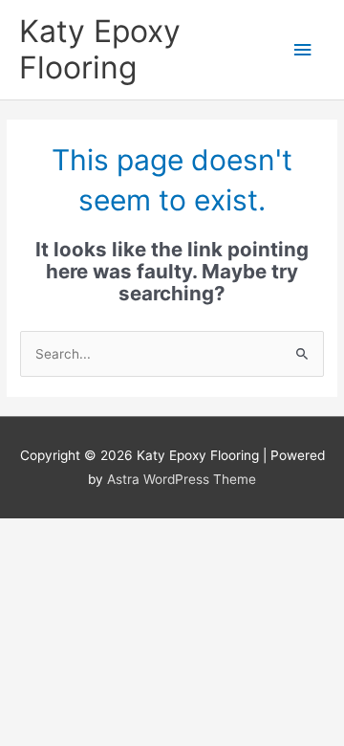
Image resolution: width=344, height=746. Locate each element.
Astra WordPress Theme (181, 479)
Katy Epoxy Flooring (100, 49)
